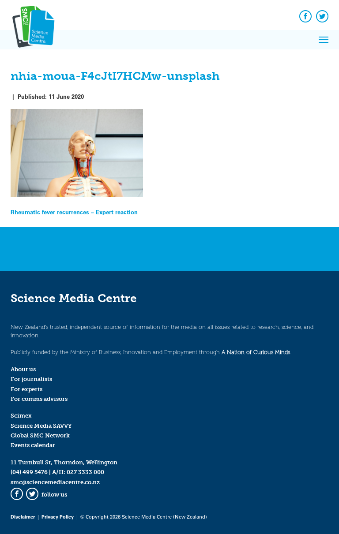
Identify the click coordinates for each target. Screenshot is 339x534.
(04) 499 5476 (29, 472)
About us (23, 369)
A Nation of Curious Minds (256, 352)
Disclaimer (23, 516)
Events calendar (33, 445)
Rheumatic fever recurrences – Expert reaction (74, 212)
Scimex (21, 415)
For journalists (31, 379)
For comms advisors (39, 399)
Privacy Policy (57, 516)
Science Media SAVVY (41, 425)
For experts (26, 389)
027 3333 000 (85, 472)
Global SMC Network (40, 435)
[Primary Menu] (323, 40)
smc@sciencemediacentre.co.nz (55, 482)
